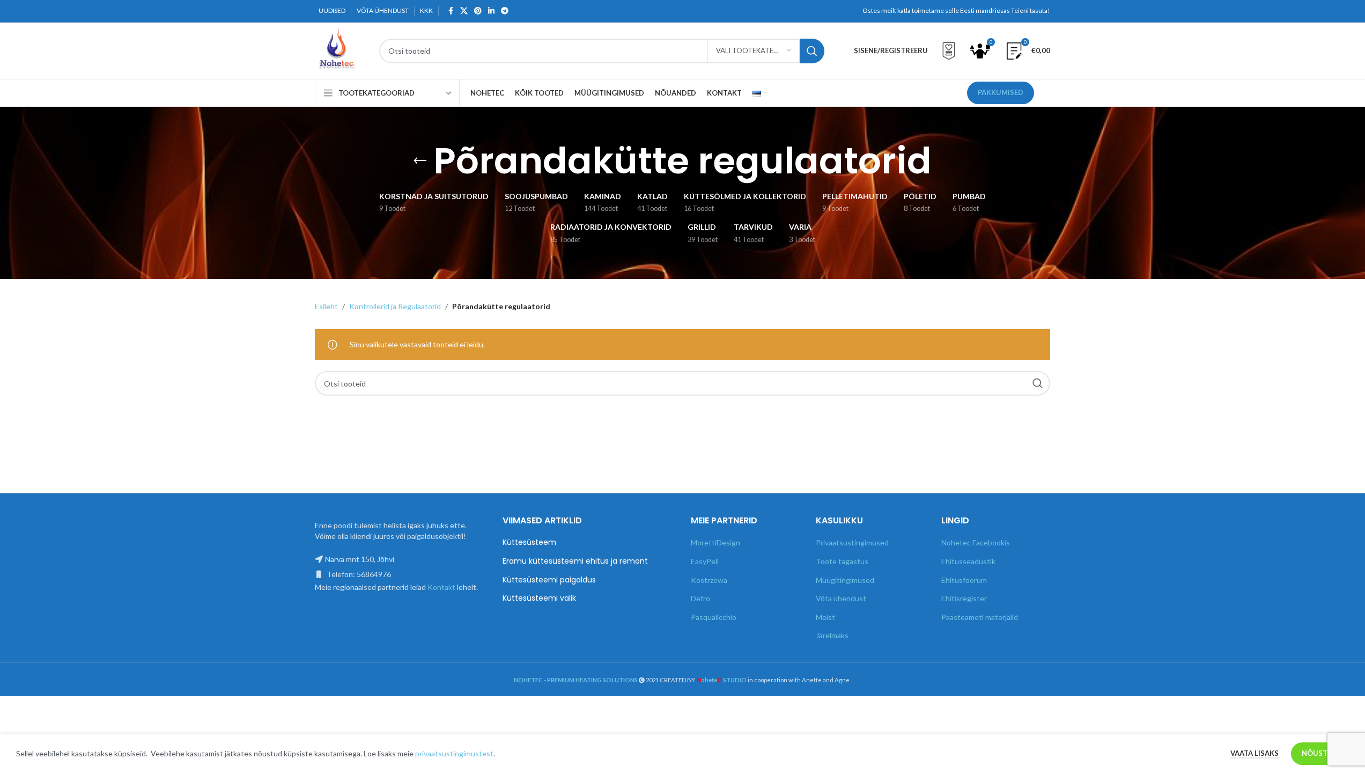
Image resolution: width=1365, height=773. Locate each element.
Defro (700, 598)
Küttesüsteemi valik (539, 598)
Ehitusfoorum (964, 580)
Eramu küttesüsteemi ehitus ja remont (575, 561)
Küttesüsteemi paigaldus (549, 580)
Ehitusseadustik (968, 561)
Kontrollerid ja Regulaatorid (395, 306)
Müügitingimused (845, 580)
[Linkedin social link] (491, 11)
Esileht (326, 306)
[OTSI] (812, 51)
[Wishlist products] (948, 51)
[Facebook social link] (450, 11)
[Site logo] (336, 49)
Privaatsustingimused (852, 542)
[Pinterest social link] (478, 11)
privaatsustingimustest (454, 753)
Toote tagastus (842, 561)
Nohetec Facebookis (975, 542)
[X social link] (464, 11)
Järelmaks (832, 635)
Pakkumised (1000, 92)
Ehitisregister (964, 598)
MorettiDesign (715, 542)
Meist (825, 617)
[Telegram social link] (505, 11)
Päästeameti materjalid (979, 617)
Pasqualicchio (713, 617)
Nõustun (1320, 753)
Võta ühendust (841, 598)
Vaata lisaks (1255, 753)
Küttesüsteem (529, 542)
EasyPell (705, 561)
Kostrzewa (709, 580)
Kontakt (441, 587)
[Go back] (420, 161)
